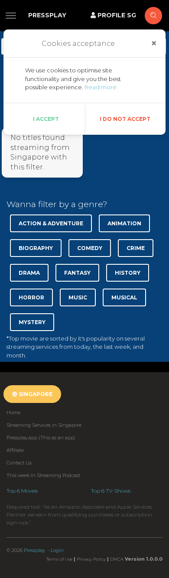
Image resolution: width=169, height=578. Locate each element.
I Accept (46, 119)
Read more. (101, 87)
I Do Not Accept (125, 119)
